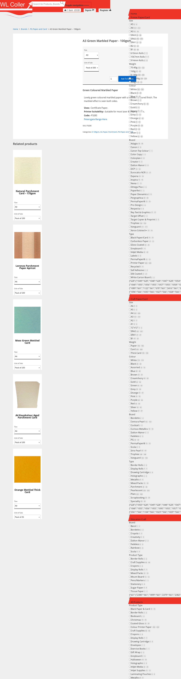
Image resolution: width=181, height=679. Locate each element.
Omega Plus (138, 186)
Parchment (139, 486)
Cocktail (136, 425)
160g (136, 71)
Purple (137, 125)
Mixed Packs (139, 483)
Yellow (136, 136)
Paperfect (137, 190)
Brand (132, 140)
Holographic (139, 475)
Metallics (137, 479)
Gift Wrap (137, 652)
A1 (134, 324)
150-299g (139, 78)
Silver (135, 132)
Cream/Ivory (139, 103)
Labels (136, 255)
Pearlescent (140, 490)
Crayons (137, 565)
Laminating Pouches (143, 674)
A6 (134, 305)
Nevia (136, 183)
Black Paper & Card (143, 608)
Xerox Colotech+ (141, 230)
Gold (135, 107)
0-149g (137, 74)
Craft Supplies (140, 562)
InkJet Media (139, 252)
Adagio (137, 143)
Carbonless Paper (142, 241)
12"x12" (136, 327)
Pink (135, 121)
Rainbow (137, 547)
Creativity (137, 537)
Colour (132, 85)
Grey (136, 114)
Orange (137, 118)
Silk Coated (139, 273)
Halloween (139, 659)
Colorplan (137, 158)
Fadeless (137, 436)
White (137, 89)
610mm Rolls (139, 53)
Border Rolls (139, 465)
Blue (135, 96)
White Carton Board (142, 277)
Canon (136, 147)
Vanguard (139, 226)
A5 (134, 24)
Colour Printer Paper (145, 627)
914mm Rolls (139, 60)
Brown (136, 100)
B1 (135, 49)
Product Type (135, 555)
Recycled (137, 266)
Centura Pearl (141, 421)
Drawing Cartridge (142, 472)
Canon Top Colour (141, 150)
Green (136, 111)
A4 (135, 27)
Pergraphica (139, 197)
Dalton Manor (139, 165)
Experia (137, 176)
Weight (132, 63)
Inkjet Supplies (141, 670)
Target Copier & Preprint (145, 219)
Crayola (136, 533)
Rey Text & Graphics (143, 212)
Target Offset (139, 215)
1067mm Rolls (140, 56)
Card (136, 349)
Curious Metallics (142, 428)
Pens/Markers (139, 580)
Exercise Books (140, 648)
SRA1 (136, 42)
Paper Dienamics (141, 194)
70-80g (137, 67)
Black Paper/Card (142, 237)
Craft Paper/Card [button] (139, 299)
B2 (135, 45)
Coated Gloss (140, 623)
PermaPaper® (140, 201)
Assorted (138, 367)
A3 (135, 31)
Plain (137, 493)
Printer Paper (141, 262)
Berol (135, 526)
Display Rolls (139, 468)
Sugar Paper (139, 587)
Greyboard (138, 248)
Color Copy (138, 154)
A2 (134, 320)
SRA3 (136, 35)
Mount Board (140, 576)
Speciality (138, 501)
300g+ (136, 82)
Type (131, 234)
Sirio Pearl (138, 450)
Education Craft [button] (138, 519)
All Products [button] (137, 602)
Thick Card (139, 353)
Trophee (138, 223)
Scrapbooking (140, 497)
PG (135, 439)
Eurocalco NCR (141, 172)
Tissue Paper (139, 591)
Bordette (137, 418)
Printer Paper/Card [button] (140, 17)
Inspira (137, 179)
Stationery (138, 584)
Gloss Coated (140, 244)
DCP (135, 168)
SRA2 (137, 38)
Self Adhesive (139, 270)
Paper (137, 345)
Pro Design (138, 205)
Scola (135, 447)
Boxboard (137, 616)
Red (135, 129)
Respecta (137, 208)
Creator (136, 161)
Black (136, 92)
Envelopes (138, 645)
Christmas (138, 619)
